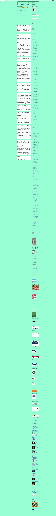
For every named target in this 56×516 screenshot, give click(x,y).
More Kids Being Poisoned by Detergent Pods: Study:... (35, 183)
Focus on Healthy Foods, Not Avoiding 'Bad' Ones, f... (35, 148)
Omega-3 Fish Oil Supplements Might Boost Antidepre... (35, 162)
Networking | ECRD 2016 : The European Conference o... (35, 223)
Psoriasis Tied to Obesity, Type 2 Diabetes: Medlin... (35, 45)
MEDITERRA (33, 497)
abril (33, 40)
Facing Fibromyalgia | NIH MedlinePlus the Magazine (35, 141)
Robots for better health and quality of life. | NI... (35, 174)
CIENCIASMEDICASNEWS (28, 2)
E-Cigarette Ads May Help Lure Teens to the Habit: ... (35, 150)
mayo (33, 39)
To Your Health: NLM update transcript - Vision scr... (35, 213)
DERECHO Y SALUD (34, 437)
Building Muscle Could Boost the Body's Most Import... (36, 66)
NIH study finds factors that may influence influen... (35, 125)
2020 (32, 29)
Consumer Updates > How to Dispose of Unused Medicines (35, 205)
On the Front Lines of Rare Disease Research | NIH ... (36, 142)
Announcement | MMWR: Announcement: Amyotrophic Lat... (35, 95)
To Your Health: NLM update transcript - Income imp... (35, 210)
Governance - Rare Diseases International (35, 225)
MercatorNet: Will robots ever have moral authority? (35, 119)
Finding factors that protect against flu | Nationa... (35, 195)
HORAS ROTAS (33, 441)
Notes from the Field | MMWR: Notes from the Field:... (35, 96)
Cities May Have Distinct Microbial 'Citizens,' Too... (35, 192)
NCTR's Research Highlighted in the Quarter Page (35, 126)
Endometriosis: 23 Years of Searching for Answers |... (35, 90)
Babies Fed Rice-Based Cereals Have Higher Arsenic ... (35, 185)
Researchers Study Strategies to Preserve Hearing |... (35, 144)
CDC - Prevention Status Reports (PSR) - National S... (35, 110)
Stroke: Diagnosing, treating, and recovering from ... (35, 171)
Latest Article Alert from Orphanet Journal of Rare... (36, 75)
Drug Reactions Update (35, 184)
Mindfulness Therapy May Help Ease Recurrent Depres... (35, 53)
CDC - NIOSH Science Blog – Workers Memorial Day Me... (35, 179)
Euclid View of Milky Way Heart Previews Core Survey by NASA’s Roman (35, 424)
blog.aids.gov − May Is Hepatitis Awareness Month (35, 80)
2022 (32, 27)
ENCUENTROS (33, 473)
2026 (32, 24)
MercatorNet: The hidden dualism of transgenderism (36, 116)
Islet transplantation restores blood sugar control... (36, 197)
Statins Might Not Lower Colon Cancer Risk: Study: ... (35, 167)
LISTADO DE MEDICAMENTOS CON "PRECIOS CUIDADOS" (35, 489)
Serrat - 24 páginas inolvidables (36, 474)
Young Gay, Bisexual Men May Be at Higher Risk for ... (35, 170)
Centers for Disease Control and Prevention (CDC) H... (35, 113)
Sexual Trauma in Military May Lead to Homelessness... (35, 132)
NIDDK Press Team (19, 20)
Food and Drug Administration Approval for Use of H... (35, 101)
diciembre (34, 33)
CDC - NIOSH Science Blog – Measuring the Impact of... (35, 203)
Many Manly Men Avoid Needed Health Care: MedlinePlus (35, 65)
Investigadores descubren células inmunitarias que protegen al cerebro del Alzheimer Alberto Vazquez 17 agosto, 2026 (35, 421)
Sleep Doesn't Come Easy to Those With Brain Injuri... (36, 47)
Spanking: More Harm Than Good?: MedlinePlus (35, 50)
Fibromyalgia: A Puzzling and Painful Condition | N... (35, 145)
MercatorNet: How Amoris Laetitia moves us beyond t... (36, 120)
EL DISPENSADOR (34, 423)
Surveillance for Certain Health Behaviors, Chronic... (35, 83)
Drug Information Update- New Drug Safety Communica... (35, 217)
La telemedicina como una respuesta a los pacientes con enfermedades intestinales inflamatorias (36, 452)
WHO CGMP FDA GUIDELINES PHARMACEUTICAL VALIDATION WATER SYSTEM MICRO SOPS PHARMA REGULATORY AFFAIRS (35, 458)
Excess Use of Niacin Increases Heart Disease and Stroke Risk (36, 461)
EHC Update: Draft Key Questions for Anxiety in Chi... (36, 72)
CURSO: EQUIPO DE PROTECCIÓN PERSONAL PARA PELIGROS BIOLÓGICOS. (36, 435)
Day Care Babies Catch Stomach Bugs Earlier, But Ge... (35, 159)
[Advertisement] (22, 183)
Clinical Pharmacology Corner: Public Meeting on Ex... (35, 88)
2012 (32, 232)
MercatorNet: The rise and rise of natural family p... (35, 214)
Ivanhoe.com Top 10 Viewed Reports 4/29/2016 (35, 85)
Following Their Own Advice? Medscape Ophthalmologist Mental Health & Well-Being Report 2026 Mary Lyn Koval (35, 431)
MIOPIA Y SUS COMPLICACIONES (36, 464)
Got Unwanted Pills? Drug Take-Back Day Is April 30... (35, 54)
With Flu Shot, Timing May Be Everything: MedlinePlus (35, 158)
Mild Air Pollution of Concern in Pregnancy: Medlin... (35, 60)
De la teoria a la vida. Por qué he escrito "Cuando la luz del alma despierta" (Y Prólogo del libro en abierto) (36, 447)
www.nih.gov (28, 153)
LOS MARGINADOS (34, 426)
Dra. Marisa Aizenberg (34, 450)
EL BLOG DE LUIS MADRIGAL (34, 455)
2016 (32, 32)
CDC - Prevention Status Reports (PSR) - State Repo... (35, 108)
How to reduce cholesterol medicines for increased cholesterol (36, 495)
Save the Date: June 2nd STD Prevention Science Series (35, 105)
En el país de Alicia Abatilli (34, 467)
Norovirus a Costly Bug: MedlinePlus (35, 164)
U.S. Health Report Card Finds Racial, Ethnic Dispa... (35, 51)
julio (33, 37)
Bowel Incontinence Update (35, 67)
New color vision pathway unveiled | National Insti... (35, 194)
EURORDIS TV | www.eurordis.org (36, 226)
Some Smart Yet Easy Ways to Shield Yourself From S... (35, 71)
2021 (32, 28)
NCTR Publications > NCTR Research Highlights (35, 177)
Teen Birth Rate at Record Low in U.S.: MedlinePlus (35, 62)
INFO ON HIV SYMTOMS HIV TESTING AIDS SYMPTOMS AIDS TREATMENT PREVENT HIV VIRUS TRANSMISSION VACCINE (35, 492)
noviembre (34, 34)
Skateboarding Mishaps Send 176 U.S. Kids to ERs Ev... (35, 168)
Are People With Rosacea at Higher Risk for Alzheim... (35, 74)
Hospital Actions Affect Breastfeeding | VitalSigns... (35, 111)
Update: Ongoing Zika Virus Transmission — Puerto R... (35, 78)
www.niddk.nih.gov (20, 146)
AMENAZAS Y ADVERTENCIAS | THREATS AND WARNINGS (36, 189)
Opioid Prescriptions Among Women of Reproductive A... (35, 102)
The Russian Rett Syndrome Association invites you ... (35, 220)
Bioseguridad (33, 433)
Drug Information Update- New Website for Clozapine (35, 204)
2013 (32, 231)
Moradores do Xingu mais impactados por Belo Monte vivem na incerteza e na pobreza (35, 487)
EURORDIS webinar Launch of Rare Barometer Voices (35, 222)
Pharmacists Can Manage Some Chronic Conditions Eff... (35, 154)
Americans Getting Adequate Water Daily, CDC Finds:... (35, 173)
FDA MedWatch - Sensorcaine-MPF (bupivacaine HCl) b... (35, 216)
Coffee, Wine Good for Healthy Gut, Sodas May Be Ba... (35, 63)
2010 (32, 234)
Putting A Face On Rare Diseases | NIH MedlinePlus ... (35, 138)
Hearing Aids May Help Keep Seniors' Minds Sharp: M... (35, 42)
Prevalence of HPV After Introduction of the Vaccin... (35, 207)
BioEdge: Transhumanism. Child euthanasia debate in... (35, 41)
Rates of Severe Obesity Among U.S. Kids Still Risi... (35, 161)
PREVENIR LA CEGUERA (34, 463)
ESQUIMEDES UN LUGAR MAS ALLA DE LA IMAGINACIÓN (35, 481)
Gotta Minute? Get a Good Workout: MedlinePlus (35, 44)
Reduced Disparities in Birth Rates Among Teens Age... (36, 104)
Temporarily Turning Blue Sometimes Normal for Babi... (35, 147)
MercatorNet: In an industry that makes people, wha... (35, 182)
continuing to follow (24, 112)
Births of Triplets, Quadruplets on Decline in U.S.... (35, 57)
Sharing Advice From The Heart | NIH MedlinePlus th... (35, 135)
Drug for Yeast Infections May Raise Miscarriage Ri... (35, 165)
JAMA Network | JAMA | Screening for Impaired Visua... (35, 211)
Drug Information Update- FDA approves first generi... (35, 77)
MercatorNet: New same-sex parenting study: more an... (35, 117)
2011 (32, 233)
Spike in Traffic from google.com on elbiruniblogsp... (35, 122)
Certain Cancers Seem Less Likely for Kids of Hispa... (36, 151)
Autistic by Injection (34, 477)
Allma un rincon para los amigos (35, 498)
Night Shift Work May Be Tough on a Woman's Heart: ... (35, 176)
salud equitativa (37, 251)
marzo (33, 227)
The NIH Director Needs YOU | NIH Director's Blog (35, 180)
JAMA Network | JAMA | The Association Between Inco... (35, 208)
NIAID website (22, 138)
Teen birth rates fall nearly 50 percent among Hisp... (35, 81)
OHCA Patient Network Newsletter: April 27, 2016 (35, 200)
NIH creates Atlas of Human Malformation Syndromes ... (35, 91)
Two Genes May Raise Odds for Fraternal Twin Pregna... (35, 59)
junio (33, 38)
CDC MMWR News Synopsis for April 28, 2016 (35, 84)
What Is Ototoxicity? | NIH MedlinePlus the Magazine (35, 139)
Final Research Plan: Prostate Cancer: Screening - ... (35, 107)
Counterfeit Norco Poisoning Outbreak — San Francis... (35, 99)
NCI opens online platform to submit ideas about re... (35, 123)
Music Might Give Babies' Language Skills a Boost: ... (35, 153)
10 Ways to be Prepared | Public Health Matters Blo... (35, 201)
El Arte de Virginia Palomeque (35, 469)
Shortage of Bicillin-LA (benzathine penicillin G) (35, 87)
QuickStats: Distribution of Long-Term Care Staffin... (35, 93)
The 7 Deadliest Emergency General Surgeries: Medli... (35, 48)
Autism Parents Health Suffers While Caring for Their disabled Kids (36, 479)
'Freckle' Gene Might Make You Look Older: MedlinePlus (35, 56)
